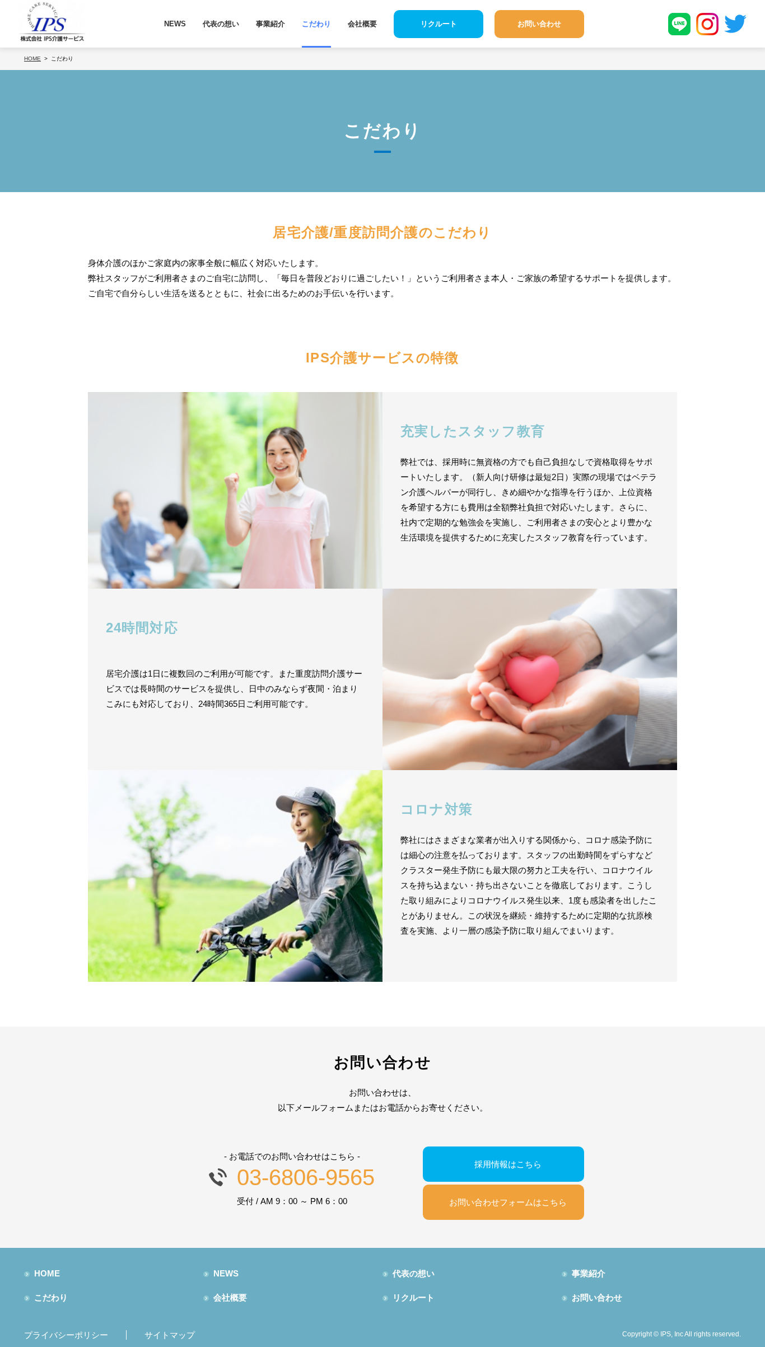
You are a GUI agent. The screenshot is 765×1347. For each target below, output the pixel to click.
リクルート (414, 1297)
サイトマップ (169, 1335)
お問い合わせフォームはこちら (508, 1202)
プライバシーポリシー (66, 1335)
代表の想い (221, 24)
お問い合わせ (597, 1297)
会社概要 (362, 24)
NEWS (175, 24)
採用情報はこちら (508, 1164)
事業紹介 (270, 24)
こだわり (316, 24)
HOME (47, 1273)
